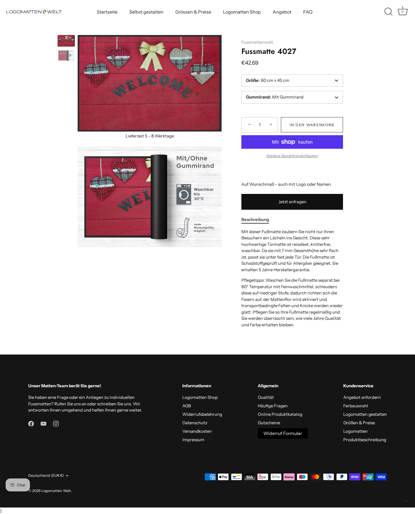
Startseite (107, 12)
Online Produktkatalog (280, 414)
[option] (66, 41)
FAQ (308, 12)
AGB (186, 405)
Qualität (266, 397)
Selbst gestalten (146, 12)
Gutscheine (269, 422)
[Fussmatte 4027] (66, 41)
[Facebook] (31, 423)
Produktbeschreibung (364, 439)
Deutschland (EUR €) (46, 475)
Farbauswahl (355, 405)
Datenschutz (194, 422)
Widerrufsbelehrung (202, 414)
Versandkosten (197, 431)
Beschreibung (255, 219)
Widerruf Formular (282, 433)
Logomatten (355, 431)
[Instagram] (56, 423)
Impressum (193, 439)
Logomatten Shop (242, 12)
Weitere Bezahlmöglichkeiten (292, 156)
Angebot (282, 12)
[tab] (258, 219)
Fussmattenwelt (257, 42)
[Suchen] (388, 12)
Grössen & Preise (193, 12)
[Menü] (406, 502)
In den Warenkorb (312, 125)
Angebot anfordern (362, 397)
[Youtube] (43, 423)
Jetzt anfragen (292, 201)
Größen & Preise (359, 422)
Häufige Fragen (273, 405)
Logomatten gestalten (365, 414)
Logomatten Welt (56, 491)
